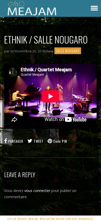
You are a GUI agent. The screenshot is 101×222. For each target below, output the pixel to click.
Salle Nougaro (68, 50)
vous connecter (37, 190)
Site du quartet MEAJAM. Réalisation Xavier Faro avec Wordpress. (50, 219)
